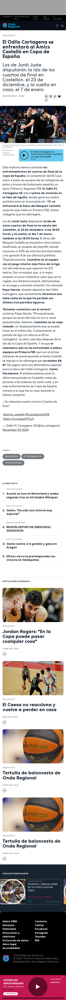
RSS (37, 940)
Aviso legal (9, 944)
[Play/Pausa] (37, 986)
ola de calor (35, 18)
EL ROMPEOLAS (35, 881)
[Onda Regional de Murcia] (11, 25)
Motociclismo (14, 489)
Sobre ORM (10, 921)
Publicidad (9, 929)
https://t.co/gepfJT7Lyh (18, 419)
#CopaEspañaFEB (37, 414)
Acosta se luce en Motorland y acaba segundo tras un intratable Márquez (32, 495)
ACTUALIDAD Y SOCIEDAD (40, 897)
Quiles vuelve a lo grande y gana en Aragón (31, 545)
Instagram (41, 932)
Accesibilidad (11, 948)
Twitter (39, 925)
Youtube (40, 936)
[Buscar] (61, 25)
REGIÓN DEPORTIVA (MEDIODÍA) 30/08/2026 (28, 528)
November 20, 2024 (16, 430)
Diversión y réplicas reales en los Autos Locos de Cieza (43, 887)
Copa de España (13, 462)
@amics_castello (14, 414)
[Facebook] (55, 96)
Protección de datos (16, 940)
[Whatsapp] (46, 96)
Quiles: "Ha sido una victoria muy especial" (29, 512)
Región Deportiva (15, 522)
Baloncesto (9, 35)
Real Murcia (46, 18)
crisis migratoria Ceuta (21, 18)
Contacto (41, 921)
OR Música (55, 982)
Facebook (41, 929)
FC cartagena (57, 18)
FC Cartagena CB (32, 456)
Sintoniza (9, 925)
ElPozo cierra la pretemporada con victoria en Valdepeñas (30, 558)
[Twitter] (51, 96)
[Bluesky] (59, 96)
